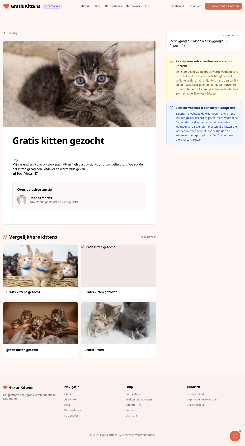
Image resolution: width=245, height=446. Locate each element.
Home (68, 394)
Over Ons (132, 415)
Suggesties (133, 394)
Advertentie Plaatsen (225, 6)
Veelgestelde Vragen (139, 399)
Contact (130, 410)
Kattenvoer (133, 6)
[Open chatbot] (235, 436)
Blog (98, 6)
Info (147, 6)
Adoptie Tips (134, 405)
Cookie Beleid (195, 405)
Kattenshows (113, 6)
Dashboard (177, 6)
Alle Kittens (71, 399)
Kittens (85, 6)
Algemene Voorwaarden (202, 399)
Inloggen (196, 6)
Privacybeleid (195, 394)
